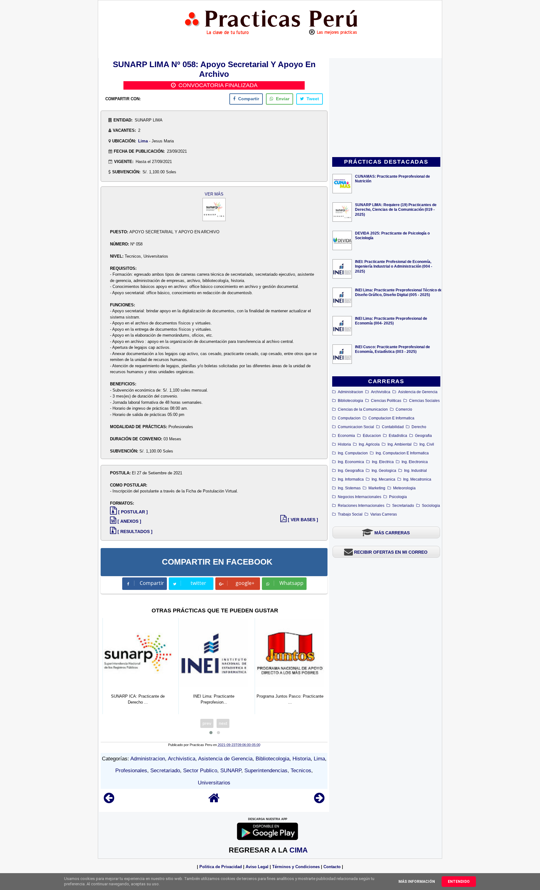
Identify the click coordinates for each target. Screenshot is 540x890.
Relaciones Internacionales (361, 505)
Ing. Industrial (415, 470)
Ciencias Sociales (424, 400)
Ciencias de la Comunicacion (363, 409)
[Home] (214, 801)
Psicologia (398, 497)
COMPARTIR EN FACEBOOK (217, 561)
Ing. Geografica (351, 470)
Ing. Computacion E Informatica (402, 453)
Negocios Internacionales (359, 497)
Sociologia (431, 505)
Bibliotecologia (350, 400)
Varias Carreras (383, 514)
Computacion (349, 418)
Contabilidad (393, 427)
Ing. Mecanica (383, 479)
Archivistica (380, 392)
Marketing (376, 488)
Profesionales (131, 771)
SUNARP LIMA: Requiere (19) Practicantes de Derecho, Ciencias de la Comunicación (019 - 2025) (396, 209)
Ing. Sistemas (349, 488)
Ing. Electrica (383, 462)
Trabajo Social (350, 514)
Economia (346, 435)
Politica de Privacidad (220, 866)
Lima (143, 141)
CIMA (298, 850)
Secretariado (403, 505)
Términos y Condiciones (296, 866)
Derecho (419, 427)
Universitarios (214, 783)
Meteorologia (404, 488)
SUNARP (230, 771)
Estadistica (398, 435)
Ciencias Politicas (386, 400)
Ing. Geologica (384, 470)
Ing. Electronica (415, 462)
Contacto (332, 866)
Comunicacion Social (356, 427)
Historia (344, 444)
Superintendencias (266, 771)
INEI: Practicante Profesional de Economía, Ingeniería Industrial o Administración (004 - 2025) (393, 266)
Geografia (423, 435)
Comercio (404, 409)
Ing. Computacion (353, 453)
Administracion (350, 392)
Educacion (372, 435)
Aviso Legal (257, 866)
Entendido (459, 881)
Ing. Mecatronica (417, 479)
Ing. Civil (426, 444)
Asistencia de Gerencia (418, 392)
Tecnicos (301, 771)
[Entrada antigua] (319, 801)
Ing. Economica (351, 462)
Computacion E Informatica (391, 418)
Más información (416, 881)
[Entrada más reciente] (109, 801)
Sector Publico (200, 771)
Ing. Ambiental (400, 444)
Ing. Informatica (351, 479)
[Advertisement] (386, 108)
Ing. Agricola (369, 444)
